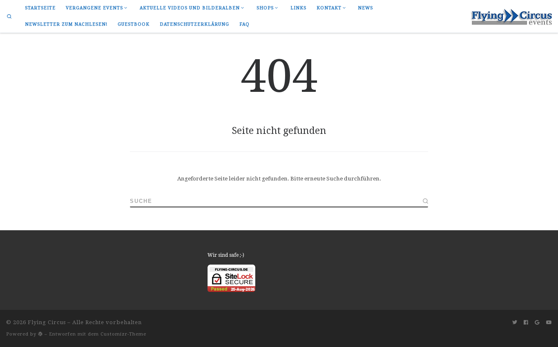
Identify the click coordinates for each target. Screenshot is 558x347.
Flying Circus (47, 322)
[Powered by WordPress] (40, 333)
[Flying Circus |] (511, 15)
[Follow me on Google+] (537, 322)
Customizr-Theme (123, 334)
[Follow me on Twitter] (514, 322)
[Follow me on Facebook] (526, 322)
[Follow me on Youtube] (549, 322)
